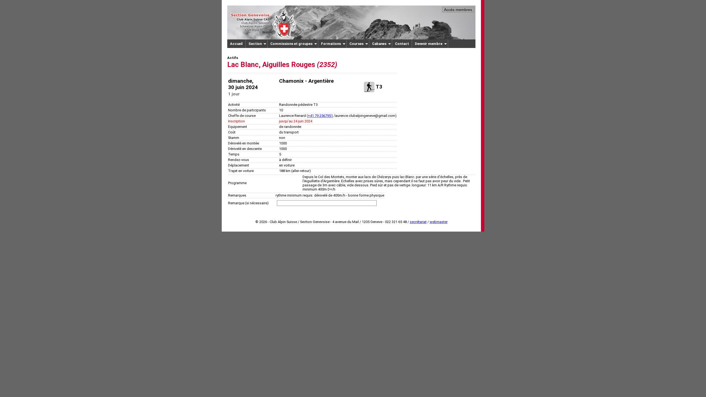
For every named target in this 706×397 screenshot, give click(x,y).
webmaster (439, 222)
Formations (331, 44)
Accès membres (458, 9)
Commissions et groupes (291, 44)
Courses (356, 44)
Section (255, 44)
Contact (402, 44)
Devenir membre (428, 44)
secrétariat (418, 222)
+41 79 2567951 (320, 116)
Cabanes (379, 44)
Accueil (236, 44)
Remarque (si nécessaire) (248, 203)
